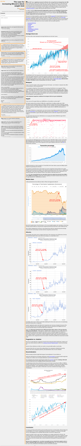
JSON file (56, 111)
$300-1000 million (57, 78)
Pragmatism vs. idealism (33, 29)
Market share (31, 26)
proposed (53, 16)
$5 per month (52, 356)
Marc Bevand (21, 8)
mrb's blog (2, 1)
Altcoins (29, 27)
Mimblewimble (54, 343)
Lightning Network (47, 343)
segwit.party (32, 111)
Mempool (30, 24)
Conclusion (30, 31)
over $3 (51, 359)
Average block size (32, 23)
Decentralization (31, 30)
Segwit (29, 25)
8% (63, 142)
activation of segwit (30, 8)
